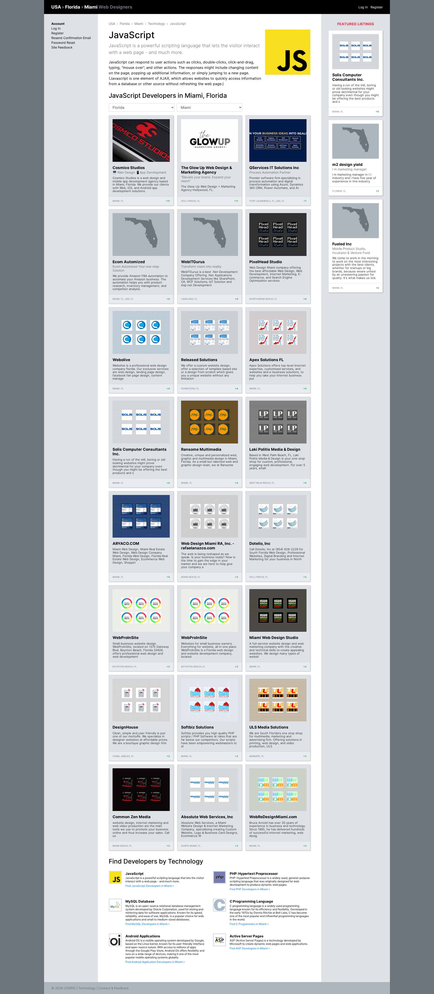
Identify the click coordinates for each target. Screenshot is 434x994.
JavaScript (178, 24)
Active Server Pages (246, 936)
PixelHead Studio (265, 262)
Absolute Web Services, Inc (207, 817)
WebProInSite (126, 637)
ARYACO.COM (126, 543)
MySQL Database (139, 901)
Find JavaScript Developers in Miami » (149, 885)
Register (376, 7)
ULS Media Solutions (268, 727)
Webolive (121, 360)
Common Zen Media (132, 817)
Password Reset (63, 42)
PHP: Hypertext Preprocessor (254, 873)
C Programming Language (251, 901)
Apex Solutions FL (266, 360)
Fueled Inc (342, 244)
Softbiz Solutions (197, 727)
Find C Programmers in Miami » (249, 924)
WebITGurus (193, 262)
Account (57, 24)
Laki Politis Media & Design (274, 449)
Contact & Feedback (114, 988)
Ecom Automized (129, 262)
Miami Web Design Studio (273, 637)
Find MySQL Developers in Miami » (147, 924)
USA (56, 7)
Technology (156, 24)
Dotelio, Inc (259, 543)
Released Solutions (199, 360)
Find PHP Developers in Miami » (250, 889)
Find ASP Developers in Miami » (250, 948)
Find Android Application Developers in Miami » (155, 962)
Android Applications (142, 936)
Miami (108, 7)
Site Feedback (62, 47)
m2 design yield (347, 164)
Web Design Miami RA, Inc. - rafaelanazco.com (207, 545)
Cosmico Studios (129, 167)
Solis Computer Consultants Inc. (140, 451)
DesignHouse (125, 727)
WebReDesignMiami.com (273, 817)
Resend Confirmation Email (71, 38)
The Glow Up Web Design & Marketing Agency (206, 169)
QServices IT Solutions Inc (274, 167)
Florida (73, 7)
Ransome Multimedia (201, 449)
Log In (363, 7)
